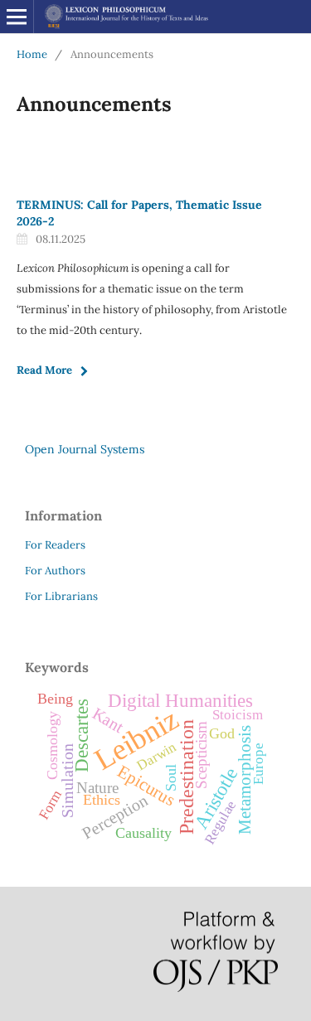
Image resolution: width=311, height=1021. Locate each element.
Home (32, 54)
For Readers (55, 545)
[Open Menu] (16, 16)
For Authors (55, 571)
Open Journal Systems (84, 449)
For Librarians (61, 596)
